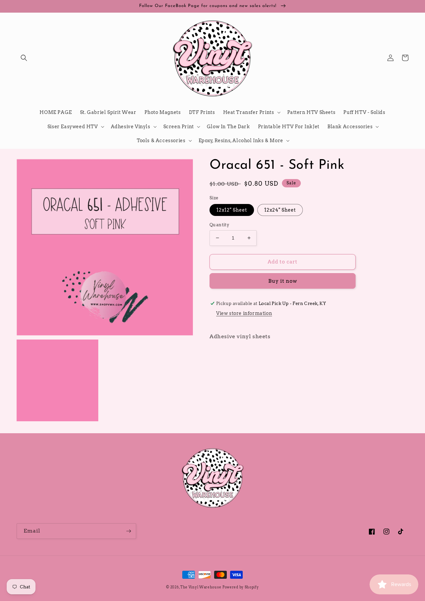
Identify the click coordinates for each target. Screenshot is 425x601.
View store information (244, 313)
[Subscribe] (128, 531)
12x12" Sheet (231, 210)
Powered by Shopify (240, 587)
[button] (24, 57)
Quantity (219, 224)
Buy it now (282, 281)
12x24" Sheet (280, 210)
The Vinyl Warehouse (200, 587)
